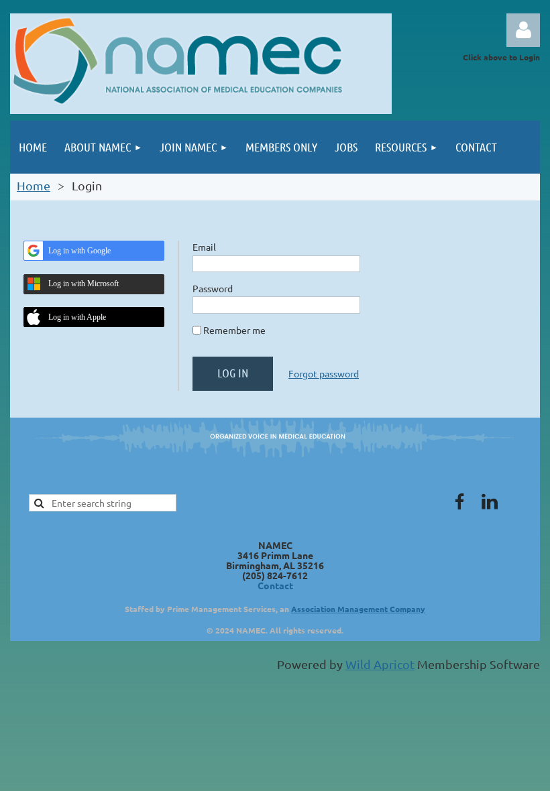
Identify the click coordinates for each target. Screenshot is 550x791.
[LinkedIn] (489, 501)
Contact (275, 585)
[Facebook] (459, 501)
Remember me (234, 330)
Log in (523, 30)
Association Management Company (358, 608)
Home (33, 185)
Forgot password (323, 373)
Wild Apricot (380, 664)
